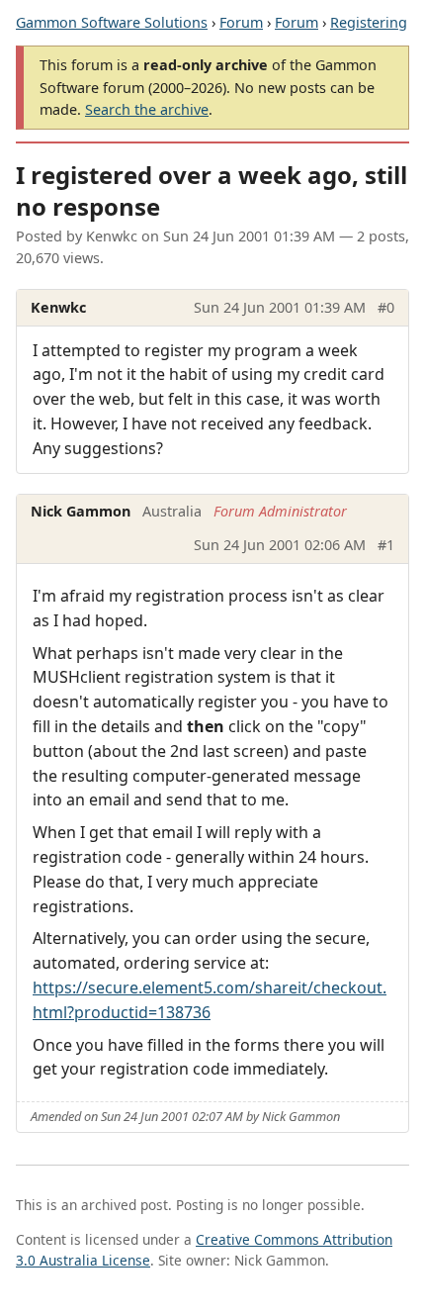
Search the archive (147, 109)
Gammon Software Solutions (112, 22)
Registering (368, 22)
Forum (241, 22)
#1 (386, 544)
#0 (386, 307)
